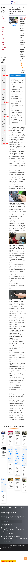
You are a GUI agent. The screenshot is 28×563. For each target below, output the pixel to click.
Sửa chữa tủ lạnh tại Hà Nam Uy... (10, 468)
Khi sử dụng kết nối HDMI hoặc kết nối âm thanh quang (16, 117)
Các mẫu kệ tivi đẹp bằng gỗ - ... (24, 487)
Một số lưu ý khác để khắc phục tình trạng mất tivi (17, 107)
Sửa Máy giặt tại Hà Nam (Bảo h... (24, 472)
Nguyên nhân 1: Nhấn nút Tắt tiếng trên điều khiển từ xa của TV (17, 87)
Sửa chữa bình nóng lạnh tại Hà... (17, 470)
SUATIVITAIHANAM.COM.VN (18, 545)
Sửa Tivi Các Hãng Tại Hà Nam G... (3, 439)
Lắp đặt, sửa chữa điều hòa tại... (3, 498)
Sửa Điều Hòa (3, 29)
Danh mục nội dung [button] (16, 75)
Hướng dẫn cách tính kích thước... (18, 485)
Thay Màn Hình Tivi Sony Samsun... (4, 453)
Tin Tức (4, 53)
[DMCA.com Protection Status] (8, 549)
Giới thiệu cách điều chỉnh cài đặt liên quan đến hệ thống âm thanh (17, 112)
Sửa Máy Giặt (3, 37)
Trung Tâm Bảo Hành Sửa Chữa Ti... (10, 440)
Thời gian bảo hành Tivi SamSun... (11, 484)
